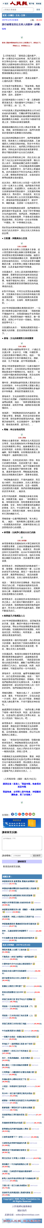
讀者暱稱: (6, 855)
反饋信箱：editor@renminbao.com (22, 1214)
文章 (23, 15)
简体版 (38, 4)
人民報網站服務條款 (22, 1206)
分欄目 (11, 15)
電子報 (31, 4)
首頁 (5, 15)
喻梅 (4, 29)
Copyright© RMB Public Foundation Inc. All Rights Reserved (22, 1200)
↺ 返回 (6, 4)
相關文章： (8, 877)
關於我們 (22, 1210)
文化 (18, 15)
